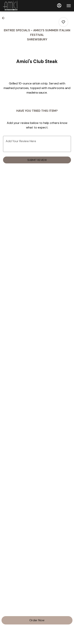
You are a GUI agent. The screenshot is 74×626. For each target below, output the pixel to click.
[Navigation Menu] (69, 5)
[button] (4, 18)
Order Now (36, 620)
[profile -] (59, 5)
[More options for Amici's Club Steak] (63, 22)
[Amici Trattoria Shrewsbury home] (20, 5)
